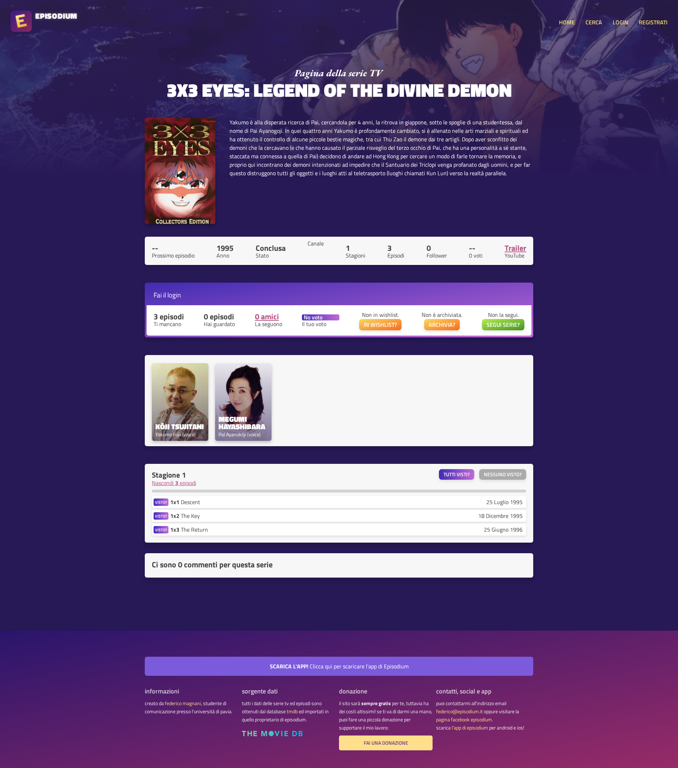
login (174, 295)
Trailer (515, 248)
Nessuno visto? (503, 474)
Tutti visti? (457, 474)
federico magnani (183, 703)
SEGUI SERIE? (503, 324)
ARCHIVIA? (442, 324)
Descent (185, 502)
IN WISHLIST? (380, 324)
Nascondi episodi (174, 483)
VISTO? (161, 502)
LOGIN (620, 22)
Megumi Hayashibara (242, 422)
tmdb (292, 711)
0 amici (267, 317)
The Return (189, 529)
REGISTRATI (653, 22)
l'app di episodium (470, 728)
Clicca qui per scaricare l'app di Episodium (339, 666)
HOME (567, 22)
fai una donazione (386, 743)
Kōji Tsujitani (179, 426)
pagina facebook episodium (464, 719)
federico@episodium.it (459, 711)
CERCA (593, 22)
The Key (185, 516)
